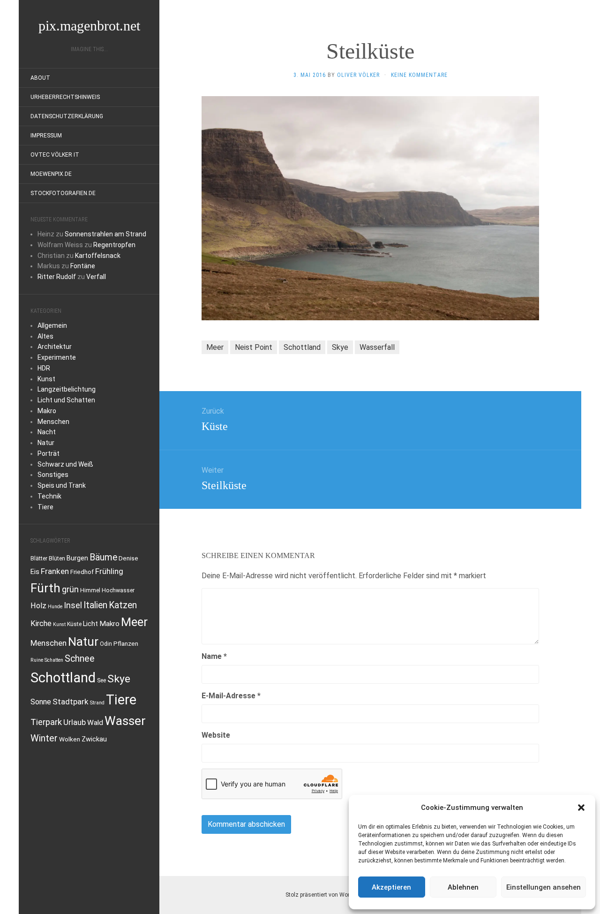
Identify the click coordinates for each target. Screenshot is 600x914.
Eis (34, 572)
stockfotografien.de (63, 193)
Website (216, 735)
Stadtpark (70, 701)
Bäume (103, 557)
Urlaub (74, 722)
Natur (46, 442)
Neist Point (253, 347)
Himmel (90, 590)
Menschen (53, 421)
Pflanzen (125, 643)
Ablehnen (463, 887)
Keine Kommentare (419, 75)
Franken (55, 571)
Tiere (45, 507)
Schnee (80, 658)
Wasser (125, 720)
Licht (90, 624)
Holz (38, 605)
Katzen (123, 605)
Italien (95, 605)
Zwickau (94, 739)
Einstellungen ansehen (543, 887)
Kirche (41, 623)
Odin (106, 644)
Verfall (96, 276)
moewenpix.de (51, 174)
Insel (73, 605)
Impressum (46, 135)
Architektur (55, 346)
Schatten (54, 660)
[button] (581, 807)
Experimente (57, 357)
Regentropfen (114, 245)
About (40, 78)
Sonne (40, 701)
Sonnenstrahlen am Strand (105, 234)
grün (70, 589)
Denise (128, 558)
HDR (44, 368)
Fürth (45, 588)
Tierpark (46, 722)
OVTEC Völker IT (54, 154)
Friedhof (82, 571)
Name (214, 656)
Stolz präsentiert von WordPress (326, 894)
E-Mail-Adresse (231, 695)
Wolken (69, 739)
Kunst (46, 379)
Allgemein (52, 325)
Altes (45, 336)
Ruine (36, 660)
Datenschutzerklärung (66, 116)
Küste (74, 624)
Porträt (49, 453)
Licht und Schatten (66, 400)
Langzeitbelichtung (67, 389)
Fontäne (82, 266)
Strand (97, 703)
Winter (44, 738)
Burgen (77, 558)
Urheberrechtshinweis (65, 97)
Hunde (55, 607)
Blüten (57, 558)
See (101, 680)
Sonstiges (53, 474)
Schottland (63, 678)
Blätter (38, 558)
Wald (95, 722)
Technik (49, 496)
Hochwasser (118, 590)
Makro (47, 411)
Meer (134, 622)
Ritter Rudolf (57, 276)
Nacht (47, 432)
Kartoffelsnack (97, 255)
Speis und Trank (62, 485)
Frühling (109, 571)
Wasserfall (377, 347)
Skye (118, 678)
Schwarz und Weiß (65, 464)
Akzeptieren (391, 887)
